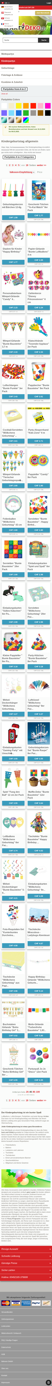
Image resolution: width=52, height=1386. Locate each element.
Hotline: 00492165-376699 (14, 1277)
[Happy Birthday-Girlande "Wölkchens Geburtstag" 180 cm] (39, 963)
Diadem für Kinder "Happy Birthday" (12, 250)
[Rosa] (40, 106)
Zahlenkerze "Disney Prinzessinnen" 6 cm (37, 297)
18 (27, 165)
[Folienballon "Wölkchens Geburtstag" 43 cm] (13, 505)
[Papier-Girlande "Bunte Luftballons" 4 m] (39, 235)
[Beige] (11, 106)
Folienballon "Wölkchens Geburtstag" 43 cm (12, 522)
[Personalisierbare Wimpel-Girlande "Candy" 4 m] (13, 279)
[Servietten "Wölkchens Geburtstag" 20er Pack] (39, 594)
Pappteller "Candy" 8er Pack (38, 476)
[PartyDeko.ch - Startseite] (26, 26)
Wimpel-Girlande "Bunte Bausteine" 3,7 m (12, 344)
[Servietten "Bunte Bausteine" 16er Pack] (13, 549)
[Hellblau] (11, 113)
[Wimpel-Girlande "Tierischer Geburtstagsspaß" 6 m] (13, 460)
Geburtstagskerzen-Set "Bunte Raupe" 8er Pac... (38, 750)
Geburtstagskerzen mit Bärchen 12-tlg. (12, 206)
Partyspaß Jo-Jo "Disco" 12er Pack (37, 1070)
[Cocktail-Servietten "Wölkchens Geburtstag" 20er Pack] (13, 416)
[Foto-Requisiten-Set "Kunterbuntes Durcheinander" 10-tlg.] (13, 915)
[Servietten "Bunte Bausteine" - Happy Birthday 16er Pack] (39, 505)
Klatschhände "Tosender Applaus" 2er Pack (38, 344)
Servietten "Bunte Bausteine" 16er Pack (11, 566)
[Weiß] (4, 106)
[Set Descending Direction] (34, 172)
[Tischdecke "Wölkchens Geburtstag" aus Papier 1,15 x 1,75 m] (13, 963)
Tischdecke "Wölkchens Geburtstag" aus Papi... (10, 981)
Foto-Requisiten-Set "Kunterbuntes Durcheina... (13, 932)
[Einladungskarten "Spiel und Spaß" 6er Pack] (39, 549)
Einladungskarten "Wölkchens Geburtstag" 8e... (37, 887)
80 (34, 1092)
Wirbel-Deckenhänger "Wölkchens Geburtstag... (10, 704)
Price (39, 172)
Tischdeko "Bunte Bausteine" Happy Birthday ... (37, 839)
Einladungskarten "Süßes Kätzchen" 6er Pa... (12, 611)
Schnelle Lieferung (10, 1256)
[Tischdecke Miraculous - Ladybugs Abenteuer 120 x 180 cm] (39, 915)
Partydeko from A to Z (14, 89)
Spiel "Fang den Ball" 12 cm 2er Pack (13, 793)
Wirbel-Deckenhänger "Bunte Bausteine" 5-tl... (13, 888)
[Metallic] (4, 120)
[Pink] (48, 106)
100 (38, 1092)
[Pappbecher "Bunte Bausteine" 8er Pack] (39, 371)
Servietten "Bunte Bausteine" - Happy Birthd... (38, 522)
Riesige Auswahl (9, 1249)
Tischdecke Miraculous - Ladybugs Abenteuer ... (39, 933)
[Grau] (33, 113)
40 (30, 1092)
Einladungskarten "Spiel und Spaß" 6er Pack (39, 566)
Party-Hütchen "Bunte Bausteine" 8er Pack (37, 658)
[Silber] (11, 120)
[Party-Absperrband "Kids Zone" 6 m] (39, 416)
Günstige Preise (9, 1263)
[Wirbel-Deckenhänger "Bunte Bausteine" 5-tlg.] (13, 870)
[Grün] (26, 113)
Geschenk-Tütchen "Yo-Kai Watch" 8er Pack (38, 207)
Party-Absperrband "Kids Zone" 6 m (38, 431)
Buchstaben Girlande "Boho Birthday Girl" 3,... (11, 1027)
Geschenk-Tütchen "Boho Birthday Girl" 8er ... (13, 1072)
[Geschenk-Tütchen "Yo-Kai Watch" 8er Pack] (39, 190)
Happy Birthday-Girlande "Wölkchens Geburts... (39, 980)
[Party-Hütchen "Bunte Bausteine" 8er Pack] (39, 641)
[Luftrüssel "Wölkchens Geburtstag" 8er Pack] (39, 686)
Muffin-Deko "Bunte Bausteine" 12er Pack (38, 795)
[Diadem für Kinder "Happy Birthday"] (13, 235)
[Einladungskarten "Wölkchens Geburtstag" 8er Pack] (39, 870)
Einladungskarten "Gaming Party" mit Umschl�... (12, 750)
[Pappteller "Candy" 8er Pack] (39, 460)
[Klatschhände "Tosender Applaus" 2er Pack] (39, 327)
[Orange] (26, 106)
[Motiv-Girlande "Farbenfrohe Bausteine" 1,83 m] (39, 1010)
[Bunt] (26, 120)
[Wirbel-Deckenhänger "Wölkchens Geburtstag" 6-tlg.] (13, 686)
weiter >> (41, 165)
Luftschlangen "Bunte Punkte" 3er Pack (12, 388)
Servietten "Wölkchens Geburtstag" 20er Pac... (37, 612)
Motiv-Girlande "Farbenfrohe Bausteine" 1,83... (37, 1027)
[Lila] (4, 113)
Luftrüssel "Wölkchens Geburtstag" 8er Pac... (36, 704)
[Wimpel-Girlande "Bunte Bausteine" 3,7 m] (13, 327)
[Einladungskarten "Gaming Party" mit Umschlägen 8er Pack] (13, 733)
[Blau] (18, 113)
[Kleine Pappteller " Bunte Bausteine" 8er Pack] (13, 641)
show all (4, 94)
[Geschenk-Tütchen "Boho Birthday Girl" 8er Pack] (13, 1055)
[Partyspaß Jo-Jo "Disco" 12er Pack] (39, 1055)
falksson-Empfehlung (21, 172)
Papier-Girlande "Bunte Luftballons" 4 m (38, 252)
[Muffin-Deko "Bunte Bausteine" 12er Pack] (39, 778)
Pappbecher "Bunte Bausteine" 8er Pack (38, 386)
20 (27, 1092)
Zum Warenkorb (43, 13)
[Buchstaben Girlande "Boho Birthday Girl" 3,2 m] (13, 1010)
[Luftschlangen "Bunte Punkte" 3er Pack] (13, 371)
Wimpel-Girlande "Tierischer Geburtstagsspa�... (12, 477)
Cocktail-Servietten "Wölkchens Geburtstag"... (12, 433)
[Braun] (40, 113)
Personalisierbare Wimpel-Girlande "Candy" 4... (11, 296)
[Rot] (33, 106)
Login (49, 3)
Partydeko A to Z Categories (19, 157)
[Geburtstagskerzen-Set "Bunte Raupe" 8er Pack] (39, 733)
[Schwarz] (48, 113)
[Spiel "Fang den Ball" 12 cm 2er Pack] (13, 778)
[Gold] (18, 120)
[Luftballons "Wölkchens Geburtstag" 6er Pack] (13, 822)
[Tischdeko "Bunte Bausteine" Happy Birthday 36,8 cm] (39, 822)
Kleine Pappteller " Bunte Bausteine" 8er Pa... (12, 658)
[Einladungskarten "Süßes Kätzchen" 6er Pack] (13, 594)
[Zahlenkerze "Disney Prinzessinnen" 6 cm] (39, 279)
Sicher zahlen (8, 1270)
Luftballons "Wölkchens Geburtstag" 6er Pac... (10, 841)
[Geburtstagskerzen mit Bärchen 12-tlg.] (13, 190)
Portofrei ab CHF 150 (26, 8)
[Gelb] (18, 106)
